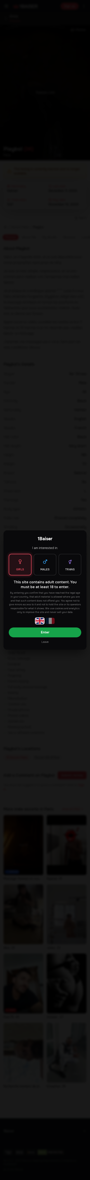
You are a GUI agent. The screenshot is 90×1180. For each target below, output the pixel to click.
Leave (45, 642)
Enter (45, 632)
